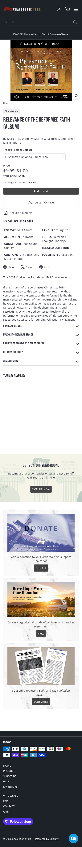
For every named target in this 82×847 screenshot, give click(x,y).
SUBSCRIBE (9, 776)
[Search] (75, 22)
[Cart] (67, 9)
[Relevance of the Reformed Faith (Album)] (27, 413)
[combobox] (41, 22)
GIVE (6, 781)
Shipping (8, 182)
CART (6, 811)
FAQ (5, 801)
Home (6, 103)
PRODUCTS (9, 771)
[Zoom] (76, 95)
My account (10, 786)
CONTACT (8, 806)
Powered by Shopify (47, 838)
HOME (7, 765)
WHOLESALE (10, 795)
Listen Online (44, 202)
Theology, (61, 241)
